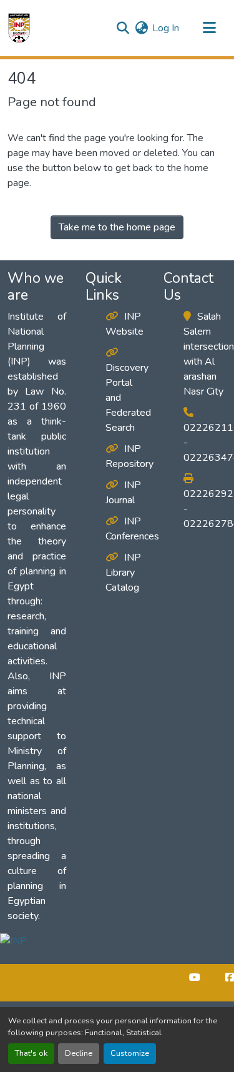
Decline (78, 1053)
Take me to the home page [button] (117, 227)
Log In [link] (165, 28)
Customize (129, 1053)
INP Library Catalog (123, 572)
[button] (19, 28)
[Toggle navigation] (209, 28)
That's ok (31, 1053)
